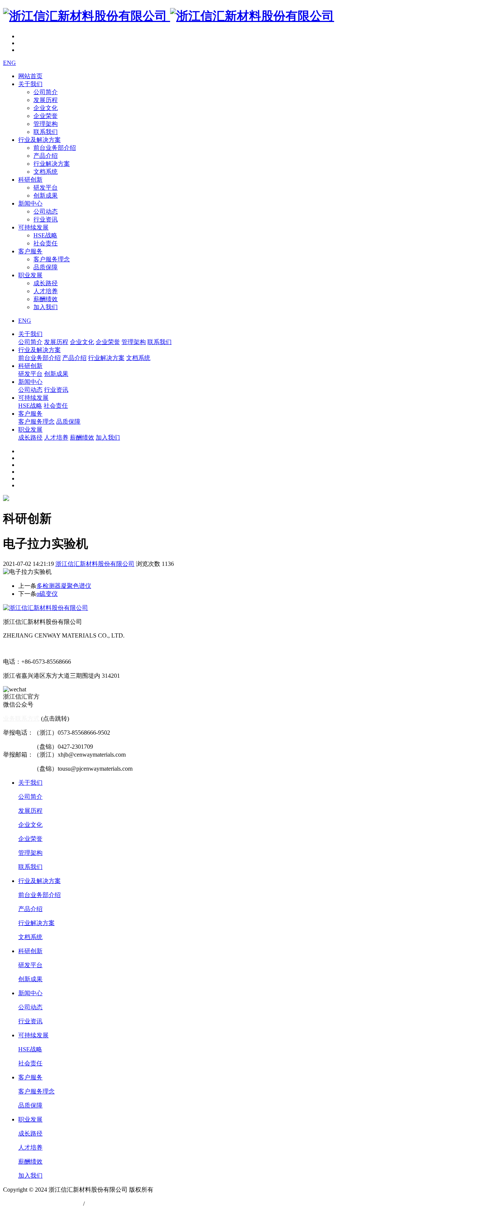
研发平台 (45, 187)
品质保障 (45, 267)
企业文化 (45, 108)
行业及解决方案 (39, 140)
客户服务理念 (51, 259)
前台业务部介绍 (54, 148)
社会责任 (45, 243)
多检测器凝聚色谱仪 (63, 586)
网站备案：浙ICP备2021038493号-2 (49, 1211)
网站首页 (30, 76)
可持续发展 (33, 227)
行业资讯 (45, 219)
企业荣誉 (45, 116)
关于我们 (30, 84)
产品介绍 (45, 155)
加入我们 (45, 307)
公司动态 (45, 211)
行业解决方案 (51, 163)
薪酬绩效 (45, 299)
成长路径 (45, 283)
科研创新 (30, 179)
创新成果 (45, 195)
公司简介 (45, 92)
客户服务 (30, 251)
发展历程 (45, 100)
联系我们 (45, 132)
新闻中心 (30, 203)
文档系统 (45, 171)
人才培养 (45, 291)
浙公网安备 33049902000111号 (43, 1203)
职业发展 (30, 275)
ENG (9, 63)
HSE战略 (45, 235)
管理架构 (45, 124)
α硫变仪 (47, 594)
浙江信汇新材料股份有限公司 (94, 564)
